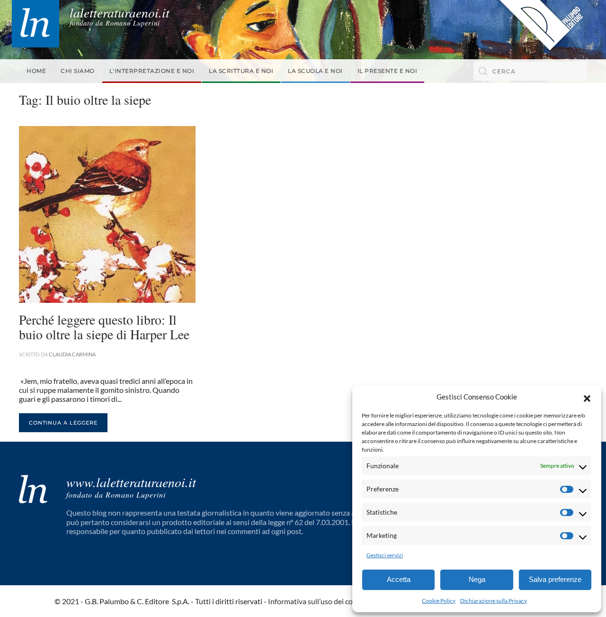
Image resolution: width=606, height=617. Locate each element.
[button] (587, 397)
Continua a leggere (63, 422)
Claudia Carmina (72, 354)
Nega (477, 579)
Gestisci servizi (384, 555)
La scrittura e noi (241, 70)
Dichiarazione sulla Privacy (493, 600)
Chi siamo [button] (78, 70)
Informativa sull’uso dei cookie (317, 601)
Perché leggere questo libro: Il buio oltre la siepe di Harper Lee (104, 326)
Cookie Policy (438, 600)
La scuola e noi (315, 70)
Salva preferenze (555, 579)
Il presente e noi (387, 70)
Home (36, 70)
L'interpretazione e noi (152, 70)
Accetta (398, 579)
